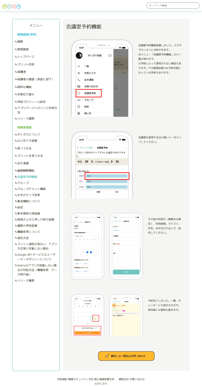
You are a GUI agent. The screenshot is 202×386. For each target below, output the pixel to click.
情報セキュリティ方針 (80, 379)
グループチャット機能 (31, 189)
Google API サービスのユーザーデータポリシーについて (36, 257)
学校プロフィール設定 (31, 102)
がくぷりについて (28, 134)
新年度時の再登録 (28, 213)
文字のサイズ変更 (28, 195)
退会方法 (23, 238)
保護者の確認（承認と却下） (35, 79)
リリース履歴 (25, 119)
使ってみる (24, 148)
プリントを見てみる (30, 156)
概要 (20, 42)
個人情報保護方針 (104, 379)
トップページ (25, 57)
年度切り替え (25, 94)
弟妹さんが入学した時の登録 (35, 219)
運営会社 (124, 379)
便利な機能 (24, 87)
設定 (20, 207)
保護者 (21, 72)
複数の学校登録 (27, 226)
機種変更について (28, 232)
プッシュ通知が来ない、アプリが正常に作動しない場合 (37, 246)
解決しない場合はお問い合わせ (128, 356)
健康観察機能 (25, 171)
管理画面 (23, 49)
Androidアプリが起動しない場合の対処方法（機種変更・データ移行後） (37, 270)
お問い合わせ (137, 379)
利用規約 (62, 379)
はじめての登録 (27, 141)
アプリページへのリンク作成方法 (37, 110)
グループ (23, 183)
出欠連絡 (23, 163)
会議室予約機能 (27, 177)
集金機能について (28, 201)
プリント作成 (25, 64)
